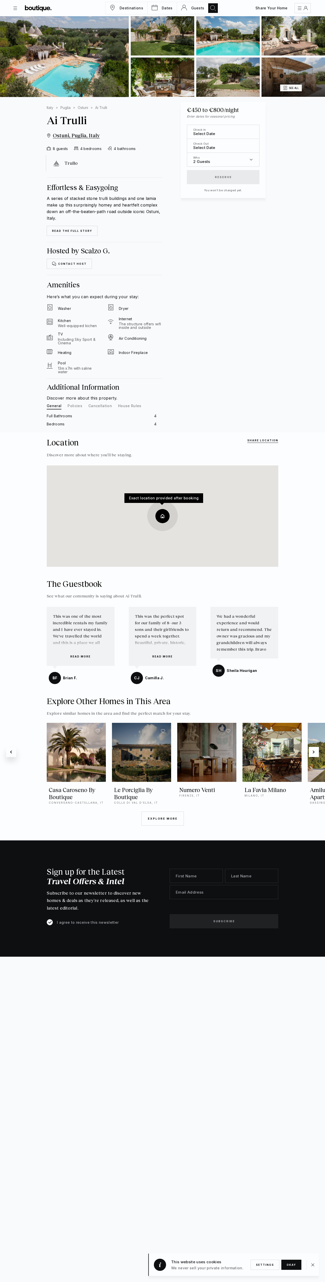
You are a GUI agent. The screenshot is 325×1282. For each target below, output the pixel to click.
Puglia (65, 107)
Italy (50, 107)
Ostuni (83, 107)
